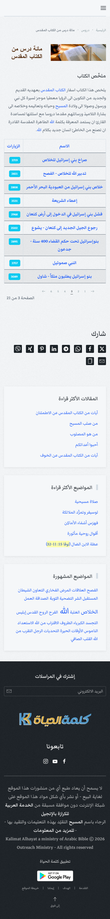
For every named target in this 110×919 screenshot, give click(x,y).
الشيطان (25, 590)
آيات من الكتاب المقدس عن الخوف (69, 455)
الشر (78, 598)
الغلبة (74, 612)
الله (52, 122)
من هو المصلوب (84, 434)
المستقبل (90, 598)
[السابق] (93, 291)
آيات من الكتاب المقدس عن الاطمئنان (67, 413)
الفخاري (52, 590)
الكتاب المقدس (53, 90)
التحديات (51, 631)
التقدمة (83, 888)
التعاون (38, 590)
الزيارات (13, 146)
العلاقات (78, 590)
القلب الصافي (81, 639)
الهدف (66, 888)
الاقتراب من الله (46, 623)
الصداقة (41, 598)
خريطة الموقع (30, 888)
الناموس (90, 631)
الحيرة (64, 631)
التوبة (54, 598)
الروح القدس (37, 612)
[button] (103, 8)
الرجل (38, 631)
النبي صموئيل (65, 263)
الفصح (92, 590)
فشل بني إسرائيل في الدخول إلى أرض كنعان (64, 214)
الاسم (64, 146)
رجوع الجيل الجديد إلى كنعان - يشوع (64, 227)
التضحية (66, 598)
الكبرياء (79, 623)
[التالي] (43, 291)
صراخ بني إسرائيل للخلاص (64, 160)
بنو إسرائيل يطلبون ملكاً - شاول (64, 276)
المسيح (61, 106)
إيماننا (51, 888)
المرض (65, 590)
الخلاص (89, 612)
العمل (29, 598)
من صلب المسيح (83, 423)
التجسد (91, 623)
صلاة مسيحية (86, 501)
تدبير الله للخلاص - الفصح (64, 173)
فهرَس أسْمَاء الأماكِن (81, 523)
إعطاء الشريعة (64, 200)
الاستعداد (25, 623)
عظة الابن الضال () (72, 544)
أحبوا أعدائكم (86, 444)
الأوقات (76, 631)
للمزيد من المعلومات (53, 830)
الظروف (66, 623)
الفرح (53, 612)
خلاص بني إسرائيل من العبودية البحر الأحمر (64, 187)
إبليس (21, 612)
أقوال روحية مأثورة (82, 533)
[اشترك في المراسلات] (9, 691)
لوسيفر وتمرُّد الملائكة (80, 512)
